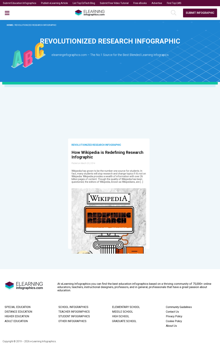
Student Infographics (74, 316)
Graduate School (124, 321)
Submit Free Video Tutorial (114, 3)
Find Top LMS (174, 3)
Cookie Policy (174, 321)
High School (120, 316)
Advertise (157, 3)
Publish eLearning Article (54, 3)
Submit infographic (200, 12)
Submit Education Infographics (19, 3)
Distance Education (18, 311)
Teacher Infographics (74, 311)
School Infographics (73, 307)
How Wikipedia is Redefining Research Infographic (107, 155)
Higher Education (17, 316)
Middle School (122, 311)
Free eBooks (140, 3)
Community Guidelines (179, 307)
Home (10, 25)
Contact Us (172, 311)
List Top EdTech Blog (84, 3)
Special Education (17, 307)
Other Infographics (72, 321)
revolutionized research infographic (96, 145)
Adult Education (16, 321)
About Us (171, 325)
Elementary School (126, 307)
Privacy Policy (174, 316)
